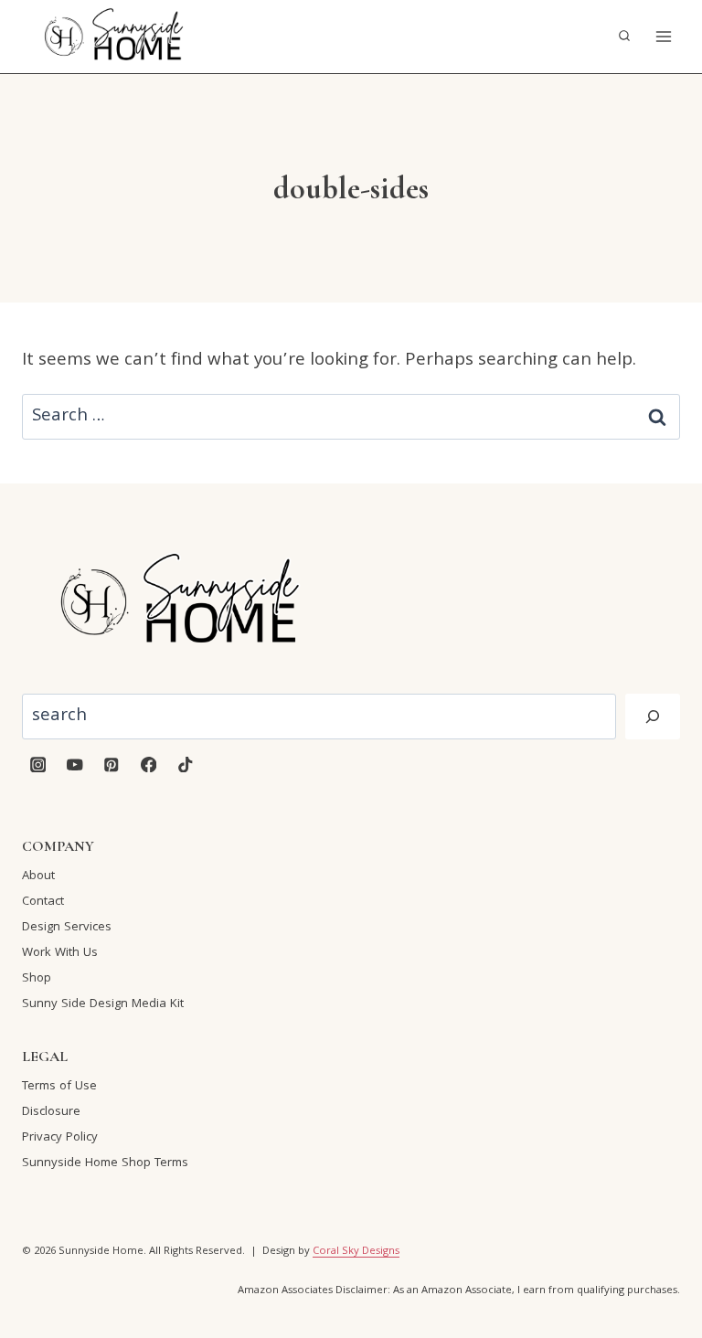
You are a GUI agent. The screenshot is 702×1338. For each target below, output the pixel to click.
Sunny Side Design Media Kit (103, 1004)
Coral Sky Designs (356, 1251)
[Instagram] (38, 764)
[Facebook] (149, 764)
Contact (43, 902)
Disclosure (51, 1112)
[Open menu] (663, 36)
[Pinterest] (112, 764)
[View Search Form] (624, 36)
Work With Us (60, 953)
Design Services (67, 928)
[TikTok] (185, 764)
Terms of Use (59, 1087)
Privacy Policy (60, 1138)
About (38, 876)
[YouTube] (74, 764)
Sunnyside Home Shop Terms (105, 1163)
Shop (36, 979)
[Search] (652, 716)
